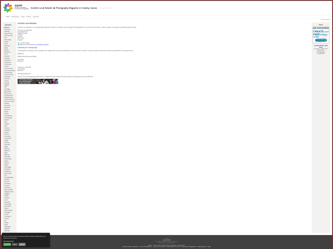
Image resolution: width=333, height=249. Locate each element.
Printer (7, 181)
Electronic (8, 93)
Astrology (8, 39)
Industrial (8, 138)
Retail (6, 196)
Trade (23, 16)
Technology (8, 210)
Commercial (9, 68)
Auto (6, 43)
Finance (7, 109)
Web (6, 224)
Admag (7, 31)
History (7, 128)
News (6, 165)
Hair (6, 122)
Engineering (9, 97)
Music (7, 161)
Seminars (36, 16)
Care (6, 54)
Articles (28, 16)
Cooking (7, 76)
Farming (7, 105)
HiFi (6, 126)
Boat (6, 48)
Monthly (7, 157)
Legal (6, 140)
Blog (209, 246)
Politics (7, 179)
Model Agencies (202, 246)
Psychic (7, 185)
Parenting (8, 173)
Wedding (8, 226)
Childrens (8, 62)
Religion (7, 194)
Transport (8, 216)
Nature (7, 163)
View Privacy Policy (8, 241)
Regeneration (9, 191)
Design (7, 83)
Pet (6, 175)
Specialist (8, 206)
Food (6, 111)
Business (8, 52)
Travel (7, 218)
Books (7, 50)
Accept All (7, 244)
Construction (9, 74)
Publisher (8, 187)
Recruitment (9, 189)
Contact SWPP (166, 240)
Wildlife (7, 228)
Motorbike (8, 159)
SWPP (8, 16)
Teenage (7, 212)
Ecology (7, 89)
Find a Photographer (146, 246)
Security (7, 202)
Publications (15, 16)
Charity (7, 58)
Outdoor (7, 169)
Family (7, 103)
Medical (7, 150)
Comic (7, 66)
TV (5, 220)
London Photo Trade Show (321, 46)
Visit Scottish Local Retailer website (37, 45)
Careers (7, 56)
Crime (7, 80)
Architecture (9, 35)
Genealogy (8, 118)
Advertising (8, 33)
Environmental (9, 101)
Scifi (6, 200)
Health (7, 124)
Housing (7, 136)
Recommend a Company (169, 245)
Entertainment (9, 99)
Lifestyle (7, 144)
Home (7, 132)
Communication (10, 70)
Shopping (8, 204)
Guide (7, 120)
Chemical (8, 60)
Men (6, 152)
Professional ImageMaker (188, 246)
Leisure (7, 142)
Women (7, 230)
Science (7, 198)
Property (8, 183)
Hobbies (7, 130)
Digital (7, 85)
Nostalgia (8, 167)
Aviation (7, 46)
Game (7, 113)
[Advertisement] (38, 98)
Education (8, 91)
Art (6, 37)
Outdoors (8, 171)
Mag (6, 146)
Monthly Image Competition (130, 246)
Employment (9, 95)
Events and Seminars (159, 246)
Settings (22, 244)
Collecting (8, 64)
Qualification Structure (173, 246)
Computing (8, 72)
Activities (8, 29)
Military (7, 154)
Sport (6, 208)
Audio (7, 41)
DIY (6, 87)
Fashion (7, 107)
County (7, 78)
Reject (15, 244)
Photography (9, 177)
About (150, 245)
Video (6, 222)
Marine (7, 148)
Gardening (8, 115)
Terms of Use (157, 245)
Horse (7, 134)
